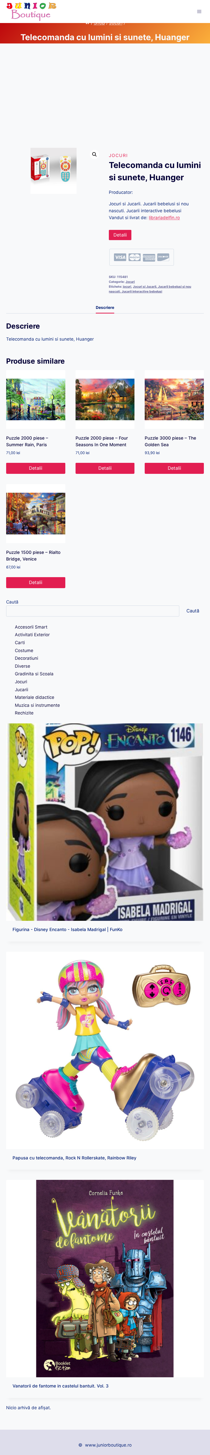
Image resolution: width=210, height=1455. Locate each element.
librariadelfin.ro (164, 217)
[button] (94, 154)
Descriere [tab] (105, 307)
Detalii (120, 235)
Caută (12, 602)
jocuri (127, 286)
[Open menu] (199, 11)
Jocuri (118, 155)
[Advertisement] (105, 100)
